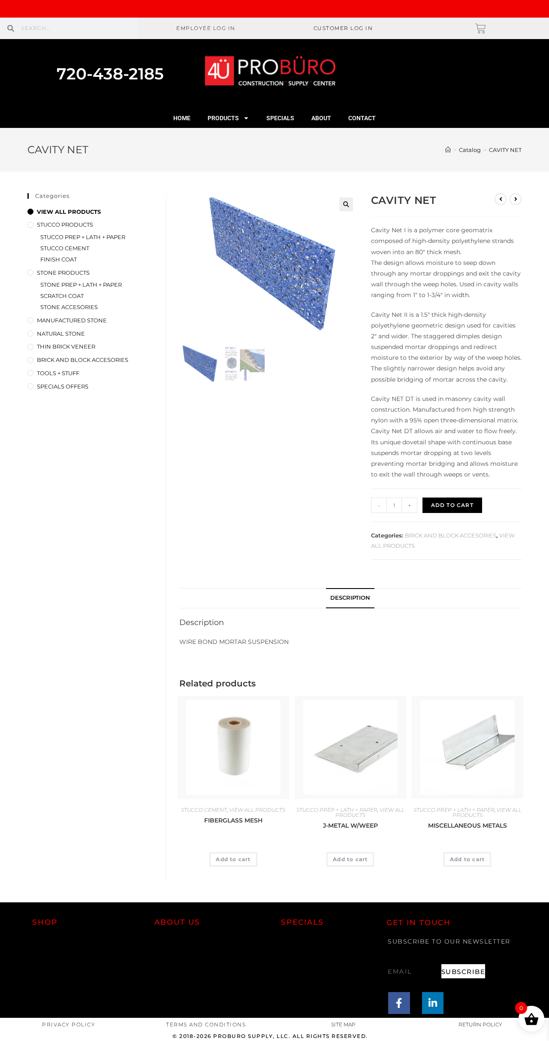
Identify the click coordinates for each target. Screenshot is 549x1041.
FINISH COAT (58, 259)
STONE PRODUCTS (63, 272)
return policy (480, 1024)
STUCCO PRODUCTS (65, 224)
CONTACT (362, 118)
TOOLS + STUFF (58, 373)
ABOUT (321, 118)
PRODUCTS (223, 118)
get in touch (418, 922)
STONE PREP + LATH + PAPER (81, 284)
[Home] (448, 149)
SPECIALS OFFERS (62, 386)
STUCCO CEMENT (204, 810)
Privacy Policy (68, 1024)
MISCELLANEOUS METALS (467, 825)
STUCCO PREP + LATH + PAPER (336, 810)
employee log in (205, 28)
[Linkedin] (433, 1003)
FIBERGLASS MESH (233, 820)
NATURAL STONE (61, 333)
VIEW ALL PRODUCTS (257, 810)
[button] (346, 204)
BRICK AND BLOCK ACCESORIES (450, 535)
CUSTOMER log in (343, 28)
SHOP (44, 922)
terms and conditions (206, 1024)
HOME (181, 118)
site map (343, 1024)
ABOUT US (177, 922)
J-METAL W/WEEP (350, 825)
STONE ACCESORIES (69, 306)
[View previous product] (501, 199)
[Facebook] (399, 1003)
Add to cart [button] (233, 859)
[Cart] (480, 28)
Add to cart (452, 505)
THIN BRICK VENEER (66, 346)
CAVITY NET (505, 149)
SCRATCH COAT (62, 295)
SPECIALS (280, 118)
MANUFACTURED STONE (72, 320)
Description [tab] (350, 598)
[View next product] (516, 199)
